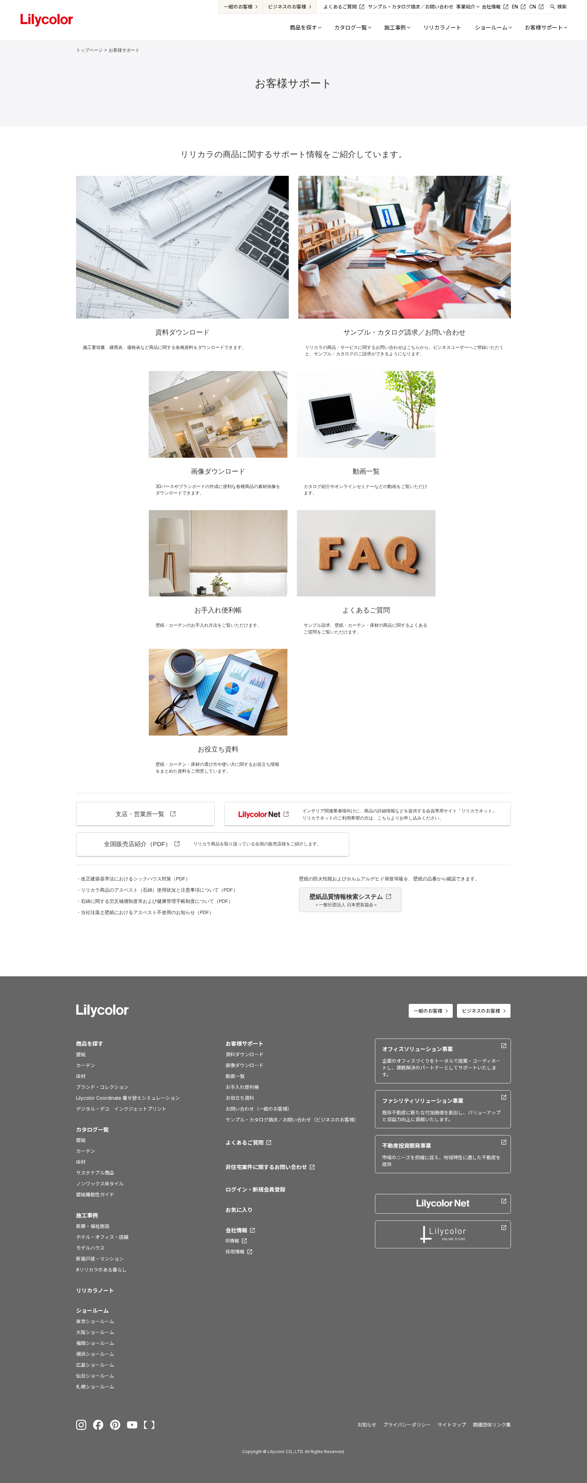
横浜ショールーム (95, 1354)
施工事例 (87, 1215)
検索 (562, 7)
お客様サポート (245, 1043)
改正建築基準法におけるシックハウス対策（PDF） (135, 878)
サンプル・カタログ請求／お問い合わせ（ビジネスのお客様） (292, 1120)
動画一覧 (235, 1076)
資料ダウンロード (245, 1054)
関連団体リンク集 (492, 1425)
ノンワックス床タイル (100, 1183)
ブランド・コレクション (102, 1087)
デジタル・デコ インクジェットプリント (121, 1109)
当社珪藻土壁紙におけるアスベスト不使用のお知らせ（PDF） (147, 912)
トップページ (89, 50)
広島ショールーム (95, 1365)
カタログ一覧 (92, 1129)
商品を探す (89, 1043)
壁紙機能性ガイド (95, 1194)
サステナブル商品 (95, 1173)
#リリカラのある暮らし (101, 1270)
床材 (81, 1076)
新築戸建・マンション (100, 1259)
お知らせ (366, 1425)
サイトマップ (452, 1425)
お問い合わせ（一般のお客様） (259, 1109)
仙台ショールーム (95, 1376)
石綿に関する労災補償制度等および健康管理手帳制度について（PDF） (157, 901)
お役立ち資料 (240, 1098)
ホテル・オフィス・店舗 (102, 1237)
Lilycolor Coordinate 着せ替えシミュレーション (128, 1098)
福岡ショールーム (95, 1343)
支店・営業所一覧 (143, 814)
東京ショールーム (95, 1321)
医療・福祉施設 (92, 1226)
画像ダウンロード (245, 1065)
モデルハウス (90, 1248)
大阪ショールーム (95, 1332)
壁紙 (81, 1054)
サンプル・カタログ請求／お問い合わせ (410, 7)
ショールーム (92, 1310)
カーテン (85, 1065)
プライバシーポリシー (407, 1425)
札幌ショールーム (95, 1386)
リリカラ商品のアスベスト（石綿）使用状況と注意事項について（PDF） (159, 890)
